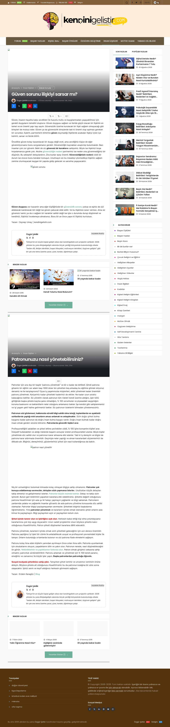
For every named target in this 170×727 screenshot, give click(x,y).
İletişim (80, 2)
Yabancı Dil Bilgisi (147, 41)
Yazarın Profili (97, 233)
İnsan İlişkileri (111, 41)
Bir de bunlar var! (125, 246)
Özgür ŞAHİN (22, 100)
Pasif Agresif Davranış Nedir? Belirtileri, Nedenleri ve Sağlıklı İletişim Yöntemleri (147, 95)
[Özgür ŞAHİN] (21, 242)
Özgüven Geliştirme (91, 41)
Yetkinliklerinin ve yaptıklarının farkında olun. (42, 549)
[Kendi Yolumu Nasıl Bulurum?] (59, 277)
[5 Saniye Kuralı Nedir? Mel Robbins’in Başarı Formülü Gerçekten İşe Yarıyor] (125, 209)
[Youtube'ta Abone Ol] (108, 719)
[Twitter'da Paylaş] (19, 106)
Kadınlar (121, 289)
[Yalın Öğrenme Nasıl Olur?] (25, 629)
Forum (20, 41)
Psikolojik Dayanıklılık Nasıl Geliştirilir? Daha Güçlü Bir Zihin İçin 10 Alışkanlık (147, 111)
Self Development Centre (129, 331)
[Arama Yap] (127, 2)
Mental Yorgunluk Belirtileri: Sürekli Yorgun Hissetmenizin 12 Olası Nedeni (147, 144)
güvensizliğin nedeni (52, 151)
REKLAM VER (65, 2)
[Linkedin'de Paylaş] (35, 106)
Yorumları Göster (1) (57, 305)
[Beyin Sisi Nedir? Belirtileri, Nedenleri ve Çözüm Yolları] (125, 193)
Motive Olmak (128, 41)
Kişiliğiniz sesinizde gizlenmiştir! (53, 653)
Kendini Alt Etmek (18, 296)
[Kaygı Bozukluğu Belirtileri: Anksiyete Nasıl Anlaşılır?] (125, 128)
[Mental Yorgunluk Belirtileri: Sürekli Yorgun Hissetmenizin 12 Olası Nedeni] (125, 144)
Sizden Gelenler (124, 342)
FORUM (15, 2)
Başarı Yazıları (37, 41)
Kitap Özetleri (123, 310)
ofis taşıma (17, 716)
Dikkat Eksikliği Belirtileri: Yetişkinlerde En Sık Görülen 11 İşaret (147, 176)
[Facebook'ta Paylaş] (14, 106)
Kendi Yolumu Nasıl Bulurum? (58, 292)
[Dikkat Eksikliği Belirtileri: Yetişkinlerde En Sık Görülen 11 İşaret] (125, 177)
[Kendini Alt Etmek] (25, 279)
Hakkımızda (30, 2)
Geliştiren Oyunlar (125, 267)
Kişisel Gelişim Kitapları (127, 299)
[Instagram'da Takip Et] (113, 719)
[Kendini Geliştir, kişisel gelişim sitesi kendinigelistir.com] (85, 21)
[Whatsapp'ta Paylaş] (24, 106)
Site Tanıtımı (123, 337)
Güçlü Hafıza (123, 278)
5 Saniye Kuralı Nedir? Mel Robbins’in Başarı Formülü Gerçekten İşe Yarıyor (147, 209)
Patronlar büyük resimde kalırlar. (64, 493)
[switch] (156, 2)
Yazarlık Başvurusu (47, 2)
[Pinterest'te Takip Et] (104, 719)
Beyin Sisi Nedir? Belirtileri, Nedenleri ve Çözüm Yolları (147, 192)
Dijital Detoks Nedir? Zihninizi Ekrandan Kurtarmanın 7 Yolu (146, 61)
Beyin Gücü (122, 241)
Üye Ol (147, 2)
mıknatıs (15, 711)
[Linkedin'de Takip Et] (99, 719)
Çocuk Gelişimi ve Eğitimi (128, 257)
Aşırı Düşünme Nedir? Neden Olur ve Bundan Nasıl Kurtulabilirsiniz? (147, 78)
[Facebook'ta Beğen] (90, 719)
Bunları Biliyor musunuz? (128, 252)
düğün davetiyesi (20, 695)
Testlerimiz (122, 348)
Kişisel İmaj (53, 41)
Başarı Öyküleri (70, 41)
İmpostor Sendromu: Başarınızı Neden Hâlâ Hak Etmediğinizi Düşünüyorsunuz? (147, 160)
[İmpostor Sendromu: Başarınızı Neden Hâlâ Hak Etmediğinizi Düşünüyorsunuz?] (125, 161)
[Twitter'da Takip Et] (94, 719)
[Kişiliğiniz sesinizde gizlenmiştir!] (59, 633)
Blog (37, 574)
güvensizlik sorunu (73, 206)
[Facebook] (132, 2)
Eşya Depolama (19, 700)
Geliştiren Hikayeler (126, 262)
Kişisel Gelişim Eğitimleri (128, 294)
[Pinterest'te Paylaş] (30, 106)
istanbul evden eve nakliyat (24, 705)
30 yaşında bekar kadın (89, 278)
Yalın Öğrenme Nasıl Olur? (22, 644)
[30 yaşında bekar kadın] (92, 270)
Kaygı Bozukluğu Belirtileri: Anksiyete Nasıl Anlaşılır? (146, 127)
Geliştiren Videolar (125, 273)
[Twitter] (136, 2)
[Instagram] (141, 2)
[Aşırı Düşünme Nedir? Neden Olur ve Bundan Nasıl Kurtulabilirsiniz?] (125, 79)
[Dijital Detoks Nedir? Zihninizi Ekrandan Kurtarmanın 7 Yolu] (125, 63)
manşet (121, 316)
